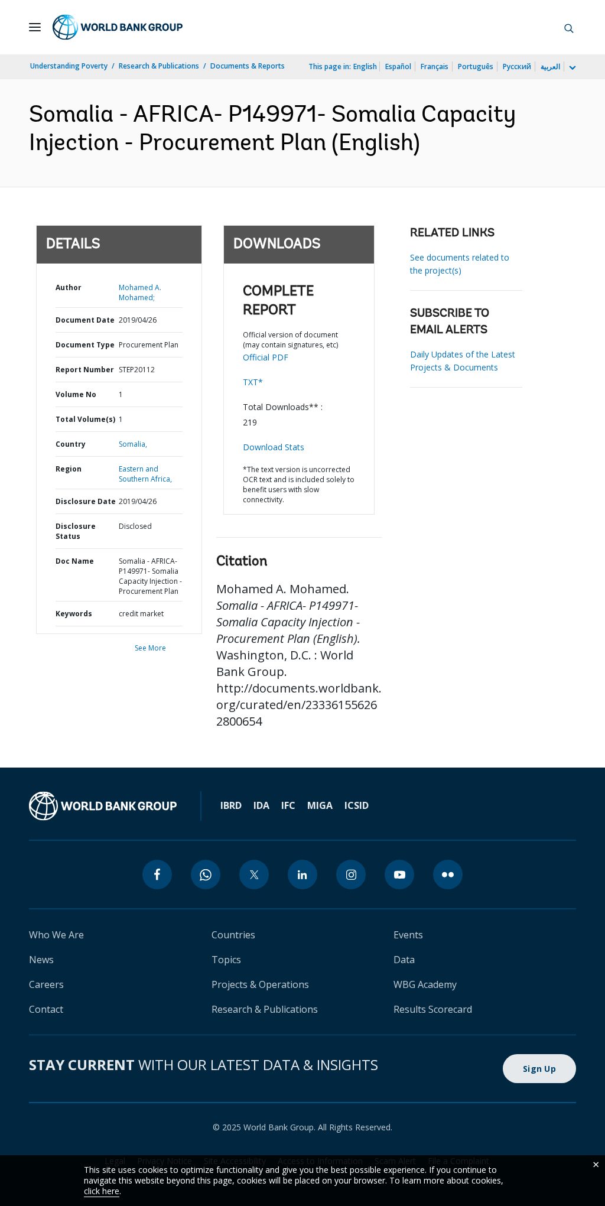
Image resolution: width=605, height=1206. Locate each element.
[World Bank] (103, 806)
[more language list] (571, 67)
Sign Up (539, 1068)
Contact (46, 1009)
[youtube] (399, 874)
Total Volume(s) (85, 419)
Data (404, 959)
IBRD (231, 805)
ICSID (356, 805)
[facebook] (157, 874)
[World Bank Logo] (118, 27)
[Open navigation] (35, 27)
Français (434, 66)
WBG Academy (425, 984)
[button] (569, 27)
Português (475, 66)
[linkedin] (302, 874)
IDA (261, 805)
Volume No (76, 394)
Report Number (85, 370)
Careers (46, 984)
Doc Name (75, 561)
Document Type (85, 345)
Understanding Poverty (69, 66)
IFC (288, 805)
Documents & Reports (247, 66)
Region (69, 469)
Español (398, 66)
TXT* (253, 382)
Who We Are (56, 934)
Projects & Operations (260, 984)
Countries (233, 934)
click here (101, 1191)
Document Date (85, 320)
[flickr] (448, 874)
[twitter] (254, 874)
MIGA (320, 805)
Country (71, 444)
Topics (226, 959)
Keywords (74, 614)
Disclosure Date (86, 501)
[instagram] (351, 874)
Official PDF (265, 357)
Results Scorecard (432, 1009)
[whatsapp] (205, 874)
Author (69, 287)
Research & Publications (159, 66)
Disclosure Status (76, 531)
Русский (517, 66)
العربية (550, 66)
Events (408, 934)
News (41, 959)
